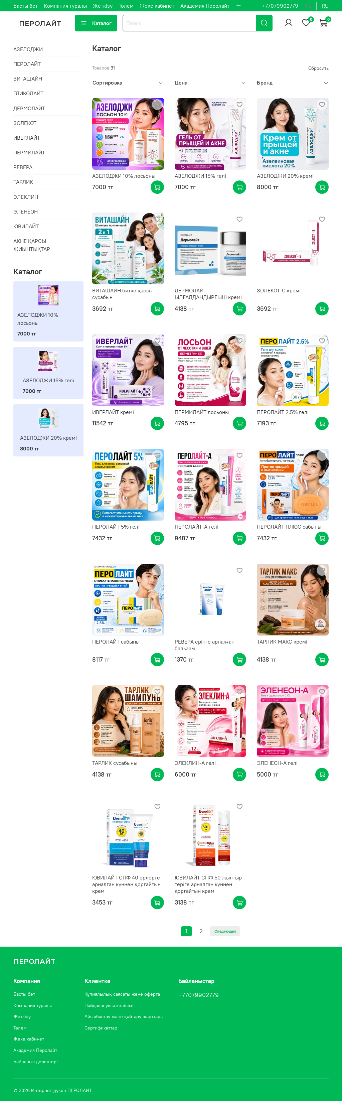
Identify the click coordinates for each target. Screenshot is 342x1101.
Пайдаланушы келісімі (109, 1005)
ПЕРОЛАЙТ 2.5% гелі (283, 412)
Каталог (102, 23)
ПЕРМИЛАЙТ (29, 152)
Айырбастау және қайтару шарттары (124, 1016)
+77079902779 (280, 5)
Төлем (126, 5)
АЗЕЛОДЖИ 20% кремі (285, 175)
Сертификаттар (100, 1028)
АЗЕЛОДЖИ (28, 49)
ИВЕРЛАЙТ (26, 137)
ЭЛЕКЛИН (25, 196)
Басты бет (25, 5)
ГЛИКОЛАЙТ (28, 93)
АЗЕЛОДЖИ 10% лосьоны (123, 175)
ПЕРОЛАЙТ (27, 63)
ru (325, 5)
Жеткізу (103, 5)
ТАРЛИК (23, 181)
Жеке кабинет (157, 5)
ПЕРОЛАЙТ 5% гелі (116, 526)
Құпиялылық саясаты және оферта (122, 994)
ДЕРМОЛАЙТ (29, 108)
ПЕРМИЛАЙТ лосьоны (202, 412)
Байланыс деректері (35, 1062)
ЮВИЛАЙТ (26, 226)
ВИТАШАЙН (27, 78)
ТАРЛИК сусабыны (114, 763)
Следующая (225, 931)
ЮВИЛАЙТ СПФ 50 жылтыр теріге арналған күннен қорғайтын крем (208, 884)
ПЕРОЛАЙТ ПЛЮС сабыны (289, 526)
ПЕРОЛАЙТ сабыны (116, 641)
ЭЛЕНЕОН (25, 211)
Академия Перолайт (204, 5)
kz (308, 5)
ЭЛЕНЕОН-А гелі (277, 763)
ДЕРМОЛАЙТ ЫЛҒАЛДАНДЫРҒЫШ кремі (208, 293)
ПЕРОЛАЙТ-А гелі (196, 526)
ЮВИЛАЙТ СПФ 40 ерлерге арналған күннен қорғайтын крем (126, 884)
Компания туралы (65, 5)
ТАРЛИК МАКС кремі (282, 641)
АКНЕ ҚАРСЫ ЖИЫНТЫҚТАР (31, 245)
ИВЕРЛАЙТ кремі (113, 412)
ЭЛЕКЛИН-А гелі (195, 763)
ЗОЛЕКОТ (24, 123)
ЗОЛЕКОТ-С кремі (279, 290)
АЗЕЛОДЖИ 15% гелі (200, 175)
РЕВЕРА (22, 167)
